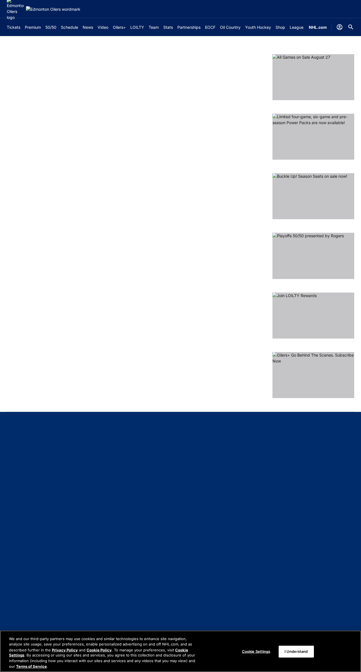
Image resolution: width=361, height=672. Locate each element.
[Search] (350, 27)
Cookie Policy (99, 649)
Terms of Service (31, 666)
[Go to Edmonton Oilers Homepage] (53, 9)
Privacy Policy (65, 649)
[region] (180, 651)
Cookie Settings (256, 651)
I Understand (296, 651)
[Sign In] (339, 27)
